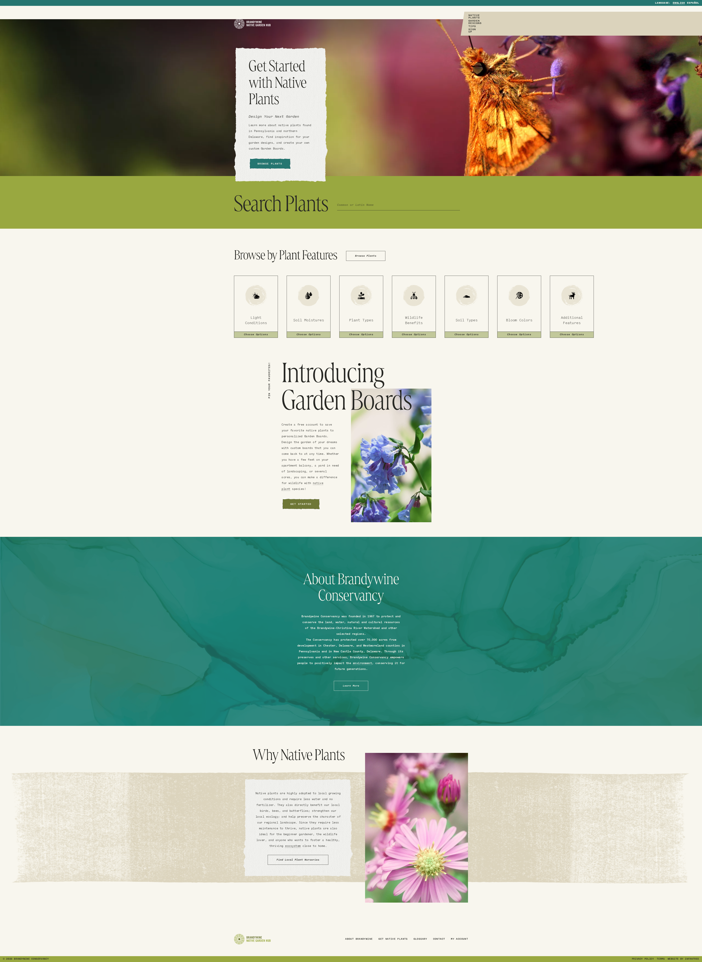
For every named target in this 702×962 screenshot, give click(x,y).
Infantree (692, 959)
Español (693, 3)
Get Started (300, 504)
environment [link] (362, 663)
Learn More (351, 686)
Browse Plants (269, 164)
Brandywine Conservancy (31, 959)
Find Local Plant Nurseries (298, 860)
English (679, 3)
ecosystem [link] (293, 846)
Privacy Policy (643, 959)
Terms (661, 959)
